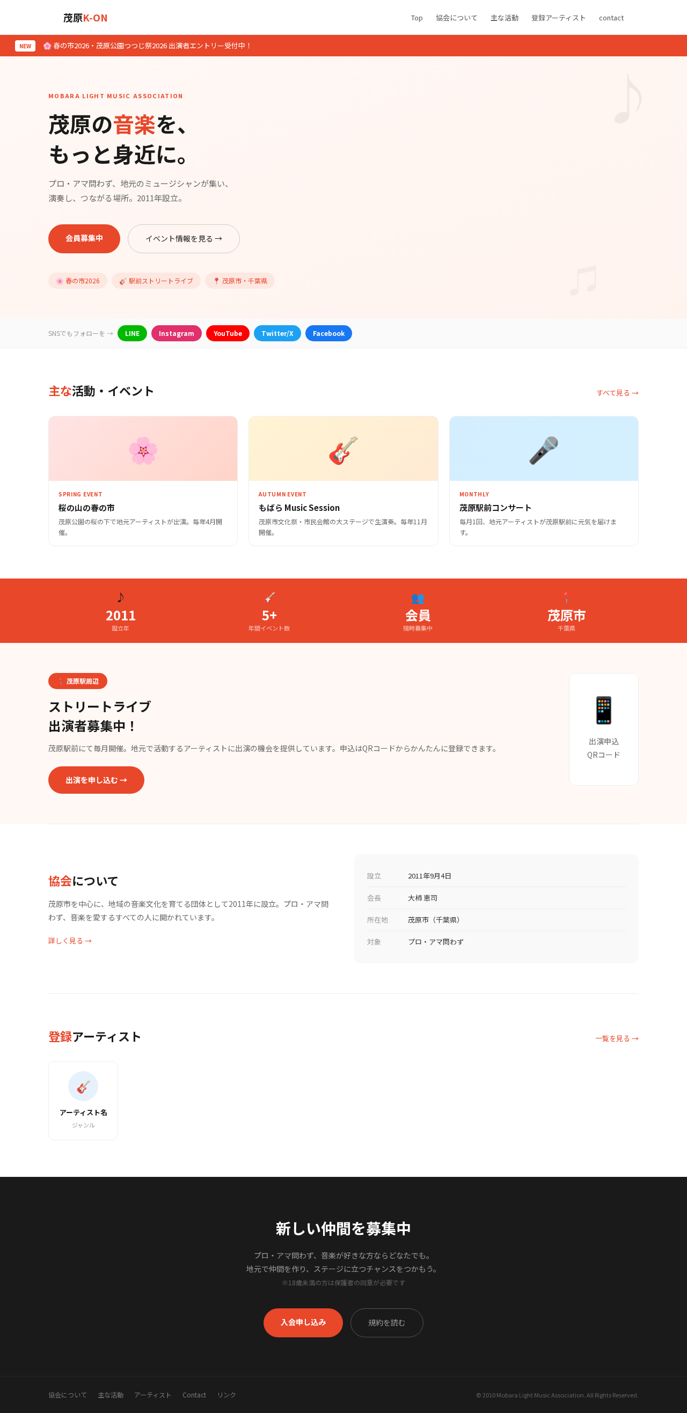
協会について (457, 17)
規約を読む (387, 1322)
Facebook (329, 333)
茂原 (85, 17)
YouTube (228, 333)
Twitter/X (277, 333)
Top (417, 17)
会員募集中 (84, 237)
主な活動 (504, 17)
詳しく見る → (70, 940)
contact (611, 17)
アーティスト (153, 1394)
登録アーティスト (558, 17)
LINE (132, 333)
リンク (226, 1394)
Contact (194, 1394)
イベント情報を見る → (183, 238)
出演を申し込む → (96, 779)
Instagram (176, 333)
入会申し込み (303, 1321)
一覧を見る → (617, 1038)
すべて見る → (617, 392)
